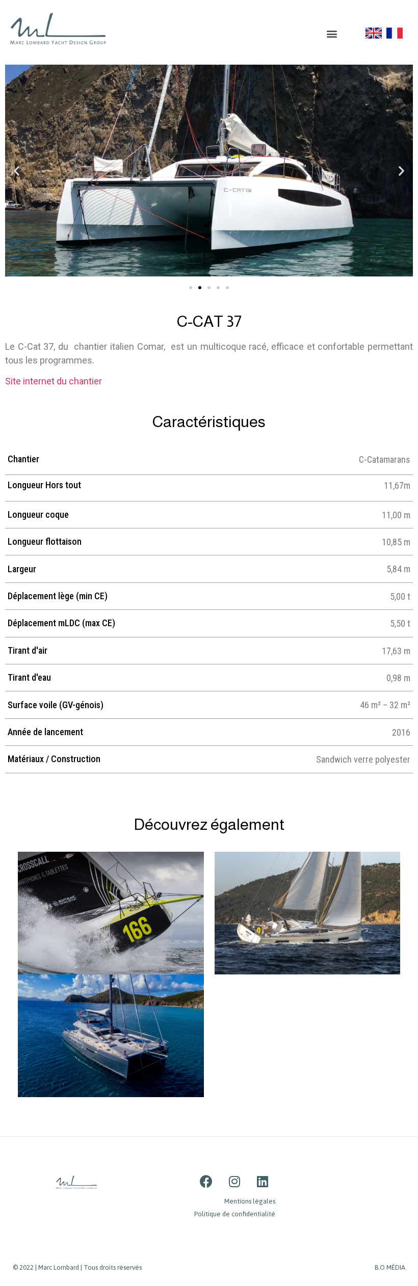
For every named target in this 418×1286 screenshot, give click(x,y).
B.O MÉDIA (390, 1267)
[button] (331, 33)
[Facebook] (206, 1181)
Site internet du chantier (54, 381)
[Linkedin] (262, 1181)
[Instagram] (234, 1181)
